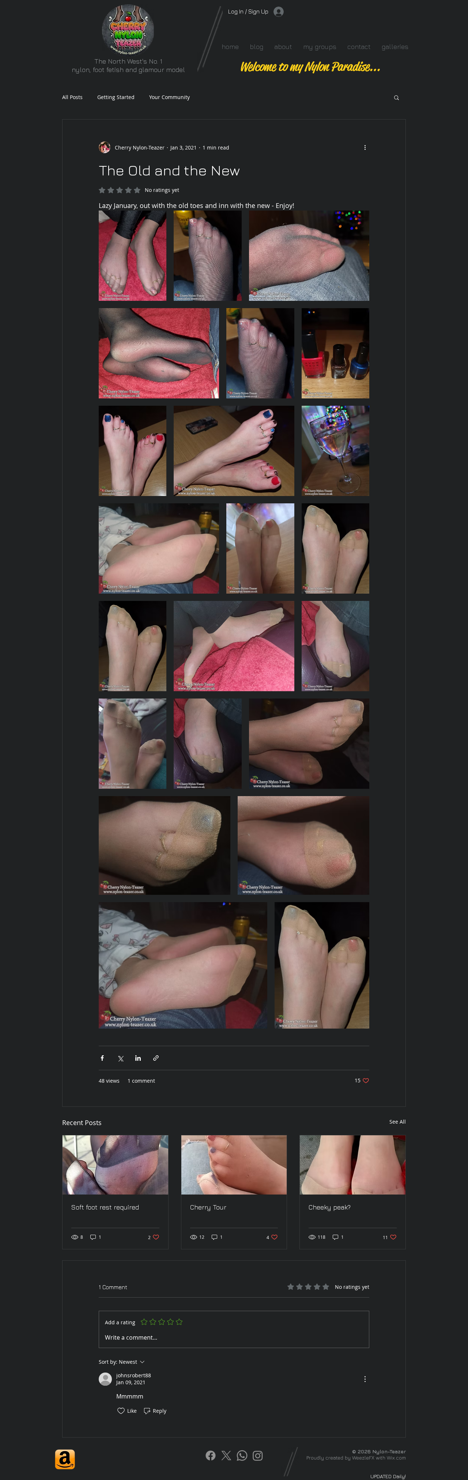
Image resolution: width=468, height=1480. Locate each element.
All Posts (72, 97)
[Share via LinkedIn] (138, 1058)
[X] (226, 1455)
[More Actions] (365, 1379)
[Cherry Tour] (234, 1165)
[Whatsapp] (242, 1455)
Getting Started (116, 97)
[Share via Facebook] (102, 1058)
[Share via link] (155, 1058)
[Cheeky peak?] (352, 1165)
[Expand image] (132, 256)
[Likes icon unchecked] (121, 1411)
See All (397, 1121)
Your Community (169, 97)
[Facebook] (210, 1455)
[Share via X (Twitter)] (120, 1058)
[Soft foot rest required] (115, 1165)
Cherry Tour (208, 1207)
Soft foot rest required (105, 1207)
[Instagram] (257, 1455)
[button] (396, 97)
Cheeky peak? (330, 1207)
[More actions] (365, 147)
